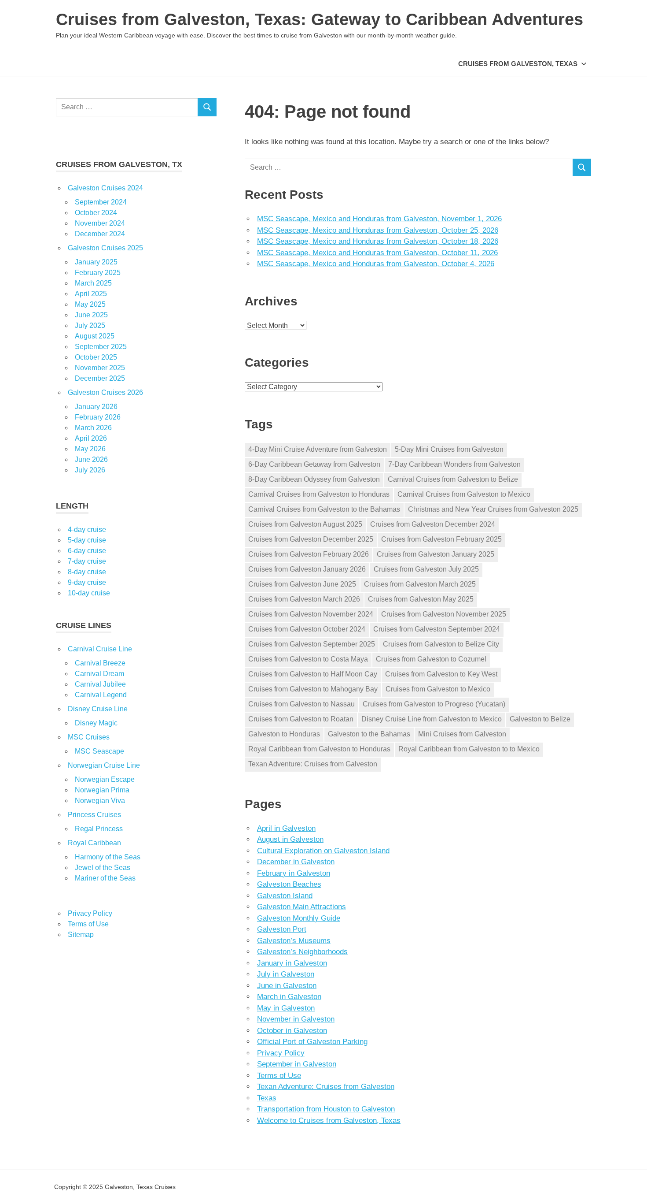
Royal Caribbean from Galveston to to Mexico (469, 749)
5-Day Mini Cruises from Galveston (449, 449)
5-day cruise (87, 540)
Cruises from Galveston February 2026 (308, 554)
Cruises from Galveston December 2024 (432, 524)
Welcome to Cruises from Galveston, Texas (329, 1120)
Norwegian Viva (100, 800)
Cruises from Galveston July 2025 (426, 569)
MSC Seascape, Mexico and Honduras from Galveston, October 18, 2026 (377, 241)
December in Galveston (296, 862)
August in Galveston (290, 839)
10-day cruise (89, 593)
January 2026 (96, 406)
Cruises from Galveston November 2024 (310, 614)
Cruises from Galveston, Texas (517, 63)
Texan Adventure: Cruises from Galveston (312, 764)
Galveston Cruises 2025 (105, 248)
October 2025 (96, 357)
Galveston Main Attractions (301, 907)
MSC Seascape (99, 751)
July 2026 (90, 470)
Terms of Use (279, 1075)
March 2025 (93, 283)
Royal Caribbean (94, 843)
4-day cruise (87, 529)
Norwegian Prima (102, 790)
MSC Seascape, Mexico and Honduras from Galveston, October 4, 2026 (375, 264)
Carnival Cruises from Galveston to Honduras (319, 494)
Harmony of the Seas (107, 857)
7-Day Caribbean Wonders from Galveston (454, 464)
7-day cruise (87, 561)
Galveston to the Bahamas (369, 734)
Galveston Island (284, 896)
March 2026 (93, 427)
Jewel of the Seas (102, 867)
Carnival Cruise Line (100, 649)
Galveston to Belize (540, 719)
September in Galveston (296, 1064)
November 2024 (100, 223)
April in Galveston (286, 828)
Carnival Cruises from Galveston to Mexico (463, 494)
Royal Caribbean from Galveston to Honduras (319, 749)
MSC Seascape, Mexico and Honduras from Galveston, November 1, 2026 (379, 219)
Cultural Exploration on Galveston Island (323, 851)
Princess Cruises (94, 814)
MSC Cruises (89, 737)
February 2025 (98, 272)
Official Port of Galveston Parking (312, 1041)
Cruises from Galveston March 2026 (304, 599)
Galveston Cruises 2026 (105, 392)
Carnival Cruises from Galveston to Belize (453, 479)
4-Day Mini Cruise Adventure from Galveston (317, 449)
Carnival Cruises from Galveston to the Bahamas (324, 509)
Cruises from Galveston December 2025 (310, 539)
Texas (266, 1098)
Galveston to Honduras (284, 734)
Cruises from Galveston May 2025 (421, 599)
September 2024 (101, 202)
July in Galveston (285, 974)
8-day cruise (87, 572)
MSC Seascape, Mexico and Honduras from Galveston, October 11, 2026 (377, 253)
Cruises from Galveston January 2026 (307, 569)
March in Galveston (289, 996)
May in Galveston (286, 1008)
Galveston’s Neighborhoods (302, 952)
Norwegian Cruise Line (104, 765)
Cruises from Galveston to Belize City (441, 644)
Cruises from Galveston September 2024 (436, 629)
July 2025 (90, 325)
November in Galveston (296, 1019)
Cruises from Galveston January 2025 (435, 554)
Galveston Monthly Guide (298, 918)
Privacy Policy (281, 1053)
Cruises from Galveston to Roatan (300, 719)
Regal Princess (99, 828)
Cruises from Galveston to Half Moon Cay (312, 674)
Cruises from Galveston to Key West (441, 674)
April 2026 (91, 438)
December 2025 (100, 378)
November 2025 (100, 368)
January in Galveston (292, 963)
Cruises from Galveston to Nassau (301, 704)
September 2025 (101, 346)
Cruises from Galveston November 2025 (443, 614)
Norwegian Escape (105, 779)
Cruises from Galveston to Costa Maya (308, 659)
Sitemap (81, 934)
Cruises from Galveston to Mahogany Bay (313, 689)
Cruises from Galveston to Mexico (438, 689)
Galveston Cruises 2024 (105, 188)
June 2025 (91, 315)
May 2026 (90, 449)
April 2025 (91, 293)
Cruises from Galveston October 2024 (306, 629)
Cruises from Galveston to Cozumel (431, 659)
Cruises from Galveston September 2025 (311, 644)
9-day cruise (87, 582)
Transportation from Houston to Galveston (326, 1109)
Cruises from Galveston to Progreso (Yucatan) (434, 704)
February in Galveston (293, 873)
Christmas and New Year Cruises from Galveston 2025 (493, 509)
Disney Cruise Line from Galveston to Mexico (431, 719)
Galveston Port (281, 929)
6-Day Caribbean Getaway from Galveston (314, 464)
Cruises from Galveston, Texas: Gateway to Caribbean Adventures (319, 19)
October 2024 (96, 212)
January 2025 (96, 262)
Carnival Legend (101, 695)
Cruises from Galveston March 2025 (420, 584)
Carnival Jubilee (100, 684)
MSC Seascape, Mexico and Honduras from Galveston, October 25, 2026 (377, 230)
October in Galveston (292, 1030)
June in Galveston (286, 985)
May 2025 (90, 304)
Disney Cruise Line (98, 709)
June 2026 (91, 459)
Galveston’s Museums (294, 940)
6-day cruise (87, 550)
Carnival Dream (99, 673)
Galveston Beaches (289, 884)
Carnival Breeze (100, 663)
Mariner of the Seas (105, 878)
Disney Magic (96, 723)
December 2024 (100, 234)
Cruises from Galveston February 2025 (441, 539)
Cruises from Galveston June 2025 (302, 584)
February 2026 (98, 417)
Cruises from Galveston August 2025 (305, 524)
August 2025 (94, 336)
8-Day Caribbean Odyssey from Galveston (314, 479)
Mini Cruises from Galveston (462, 734)
